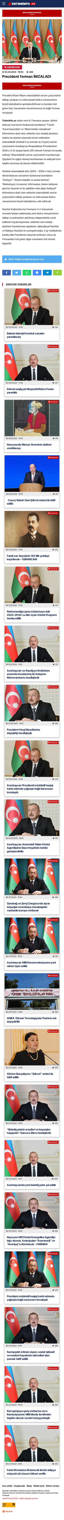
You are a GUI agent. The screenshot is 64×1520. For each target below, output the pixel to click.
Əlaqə (29, 1486)
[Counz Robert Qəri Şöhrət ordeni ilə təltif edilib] (32, 475)
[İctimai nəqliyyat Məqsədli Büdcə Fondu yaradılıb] (32, 364)
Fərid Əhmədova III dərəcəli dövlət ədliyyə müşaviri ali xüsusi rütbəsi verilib (31, 1472)
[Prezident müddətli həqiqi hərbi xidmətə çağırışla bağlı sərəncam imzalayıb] (32, 1271)
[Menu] (5, 3)
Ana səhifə (7, 1486)
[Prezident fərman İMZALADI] (32, 41)
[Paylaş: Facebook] (6, 272)
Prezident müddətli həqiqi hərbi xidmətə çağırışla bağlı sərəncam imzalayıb (30, 1298)
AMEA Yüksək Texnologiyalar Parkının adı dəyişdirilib (31, 1020)
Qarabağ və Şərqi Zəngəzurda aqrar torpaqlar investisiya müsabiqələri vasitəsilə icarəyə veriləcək (28, 907)
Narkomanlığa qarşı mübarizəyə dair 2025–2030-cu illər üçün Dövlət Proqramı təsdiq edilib (32, 615)
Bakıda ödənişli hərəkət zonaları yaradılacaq (25, 335)
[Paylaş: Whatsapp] (27, 272)
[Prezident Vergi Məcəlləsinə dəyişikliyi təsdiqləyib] (32, 705)
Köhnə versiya (52, 1486)
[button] (57, 272)
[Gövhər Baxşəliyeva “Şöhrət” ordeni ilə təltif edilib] (32, 1049)
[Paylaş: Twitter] (16, 272)
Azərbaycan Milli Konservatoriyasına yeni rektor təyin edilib (31, 964)
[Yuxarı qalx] (55, 1511)
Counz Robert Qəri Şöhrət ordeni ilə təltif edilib (31, 502)
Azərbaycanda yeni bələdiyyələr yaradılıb (31, 1185)
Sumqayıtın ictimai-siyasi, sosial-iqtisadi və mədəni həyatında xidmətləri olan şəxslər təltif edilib (30, 1355)
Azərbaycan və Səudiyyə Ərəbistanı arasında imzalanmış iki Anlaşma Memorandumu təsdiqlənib (28, 674)
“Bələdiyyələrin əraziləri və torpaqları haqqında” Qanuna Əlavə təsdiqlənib (29, 1131)
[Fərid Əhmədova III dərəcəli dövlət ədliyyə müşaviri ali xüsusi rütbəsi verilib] (32, 1445)
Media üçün (39, 1486)
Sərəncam (13, 67)
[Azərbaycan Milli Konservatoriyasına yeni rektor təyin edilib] (32, 938)
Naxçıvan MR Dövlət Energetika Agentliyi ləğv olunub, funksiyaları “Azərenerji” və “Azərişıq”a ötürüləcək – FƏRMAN (31, 1241)
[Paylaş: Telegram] (47, 272)
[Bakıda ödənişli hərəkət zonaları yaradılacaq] (32, 309)
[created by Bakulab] (7, 1511)
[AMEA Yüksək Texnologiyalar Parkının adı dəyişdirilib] (32, 993)
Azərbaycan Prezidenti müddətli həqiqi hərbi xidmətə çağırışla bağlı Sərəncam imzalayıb (30, 789)
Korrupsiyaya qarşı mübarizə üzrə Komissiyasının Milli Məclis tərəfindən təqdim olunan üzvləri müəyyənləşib (29, 1414)
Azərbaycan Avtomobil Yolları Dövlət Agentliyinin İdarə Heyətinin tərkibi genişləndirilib (28, 848)
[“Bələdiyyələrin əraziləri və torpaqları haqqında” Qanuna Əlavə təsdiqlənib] (32, 1105)
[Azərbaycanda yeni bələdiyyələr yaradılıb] (32, 1160)
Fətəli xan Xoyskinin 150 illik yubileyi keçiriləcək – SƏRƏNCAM (28, 557)
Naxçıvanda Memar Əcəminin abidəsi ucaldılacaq (29, 446)
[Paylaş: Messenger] (37, 272)
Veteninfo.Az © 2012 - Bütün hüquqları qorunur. (20, 1498)
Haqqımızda (19, 1486)
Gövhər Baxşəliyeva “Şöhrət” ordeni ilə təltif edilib (30, 1075)
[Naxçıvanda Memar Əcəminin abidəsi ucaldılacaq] (32, 420)
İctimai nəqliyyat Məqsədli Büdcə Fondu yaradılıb (30, 390)
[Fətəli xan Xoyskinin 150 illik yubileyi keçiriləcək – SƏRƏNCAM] (32, 531)
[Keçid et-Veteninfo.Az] (21, 3)
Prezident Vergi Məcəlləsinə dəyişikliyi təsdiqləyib (23, 731)
